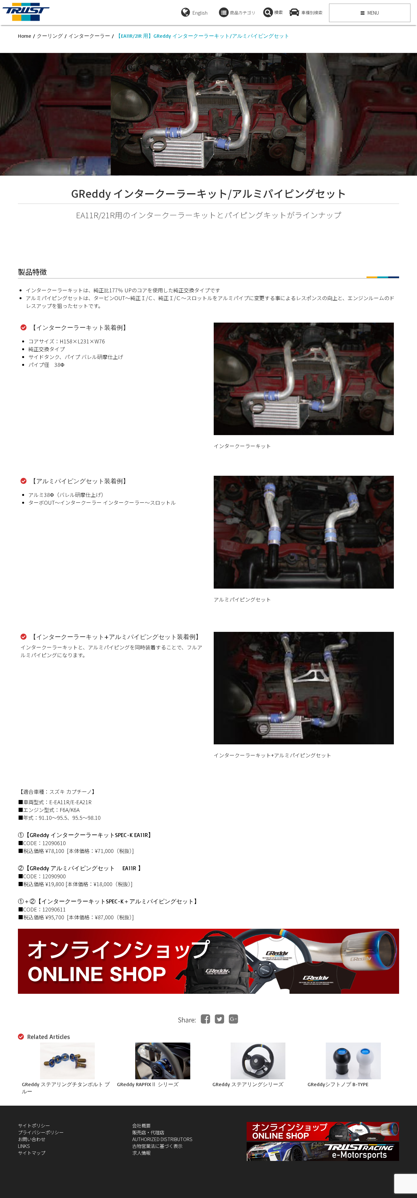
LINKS (24, 1145)
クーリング (50, 36)
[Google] (233, 1019)
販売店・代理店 (148, 1132)
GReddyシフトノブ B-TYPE (338, 1084)
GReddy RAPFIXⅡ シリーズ (148, 1084)
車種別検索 (312, 12)
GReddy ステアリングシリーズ (247, 1084)
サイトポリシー (34, 1125)
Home (24, 36)
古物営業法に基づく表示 (157, 1145)
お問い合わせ (31, 1139)
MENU (373, 12)
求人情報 (141, 1152)
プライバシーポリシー (41, 1132)
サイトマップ (31, 1152)
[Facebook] (205, 1019)
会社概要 (141, 1125)
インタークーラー (89, 36)
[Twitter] (219, 1019)
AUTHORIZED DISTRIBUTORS (162, 1139)
